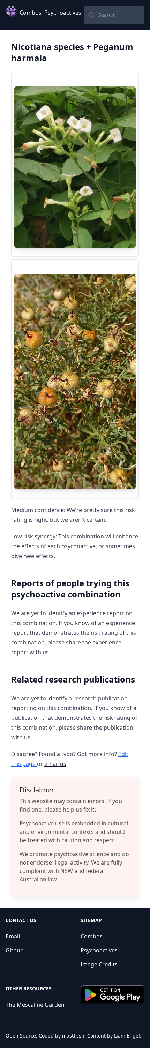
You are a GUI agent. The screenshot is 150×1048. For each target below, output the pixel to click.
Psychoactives (62, 12)
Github (15, 950)
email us (55, 764)
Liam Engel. (127, 1035)
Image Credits (99, 964)
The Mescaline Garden (35, 1005)
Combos (31, 12)
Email (13, 936)
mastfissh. (74, 1035)
